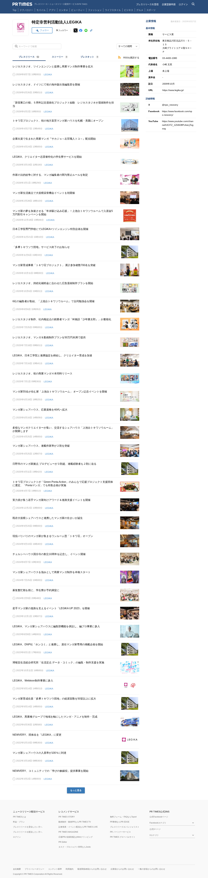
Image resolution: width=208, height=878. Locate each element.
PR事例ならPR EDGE (119, 822)
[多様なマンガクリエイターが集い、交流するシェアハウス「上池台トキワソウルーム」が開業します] (76, 432)
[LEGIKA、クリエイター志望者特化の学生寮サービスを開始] (76, 162)
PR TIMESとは (19, 817)
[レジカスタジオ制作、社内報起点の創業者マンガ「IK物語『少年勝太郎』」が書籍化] (76, 324)
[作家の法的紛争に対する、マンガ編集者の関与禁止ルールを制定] (76, 180)
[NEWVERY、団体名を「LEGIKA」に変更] (76, 739)
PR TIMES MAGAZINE (68, 832)
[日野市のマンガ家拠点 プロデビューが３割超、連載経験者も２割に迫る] (76, 469)
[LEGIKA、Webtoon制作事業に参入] (76, 685)
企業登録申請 (169, 4)
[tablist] (59, 57)
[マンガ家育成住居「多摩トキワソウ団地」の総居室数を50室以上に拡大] (76, 703)
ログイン (183, 4)
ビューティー (78, 10)
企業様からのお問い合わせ (122, 869)
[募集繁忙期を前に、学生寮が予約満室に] (76, 595)
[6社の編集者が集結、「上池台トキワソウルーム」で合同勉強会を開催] (76, 306)
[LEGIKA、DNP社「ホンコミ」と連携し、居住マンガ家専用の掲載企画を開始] (76, 649)
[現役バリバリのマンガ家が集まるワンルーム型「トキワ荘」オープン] (76, 541)
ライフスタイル (113, 10)
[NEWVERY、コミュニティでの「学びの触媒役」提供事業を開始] (76, 776)
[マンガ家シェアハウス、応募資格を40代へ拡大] (76, 414)
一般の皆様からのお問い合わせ (151, 869)
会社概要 (17, 869)
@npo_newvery (170, 104)
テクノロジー (26, 10)
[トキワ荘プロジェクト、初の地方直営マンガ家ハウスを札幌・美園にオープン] (76, 125)
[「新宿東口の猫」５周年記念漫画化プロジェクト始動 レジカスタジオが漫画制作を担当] (76, 107)
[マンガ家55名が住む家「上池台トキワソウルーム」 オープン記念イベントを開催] (76, 396)
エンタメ (63, 10)
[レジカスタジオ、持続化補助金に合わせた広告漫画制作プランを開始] (76, 288)
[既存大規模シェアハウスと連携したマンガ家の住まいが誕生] (76, 523)
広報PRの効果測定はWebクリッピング (75, 837)
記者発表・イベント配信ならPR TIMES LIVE (78, 827)
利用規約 (69, 869)
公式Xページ (155, 829)
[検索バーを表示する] (193, 4)
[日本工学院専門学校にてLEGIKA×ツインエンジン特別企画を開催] (76, 234)
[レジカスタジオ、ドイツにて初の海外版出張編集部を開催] (76, 89)
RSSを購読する (131, 57)
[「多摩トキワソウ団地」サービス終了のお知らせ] (76, 252)
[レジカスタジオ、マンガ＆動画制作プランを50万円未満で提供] (76, 342)
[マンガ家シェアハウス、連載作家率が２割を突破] (76, 451)
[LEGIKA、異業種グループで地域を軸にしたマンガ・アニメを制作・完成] (76, 721)
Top (14, 10)
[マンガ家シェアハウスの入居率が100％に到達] (76, 758)
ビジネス (128, 10)
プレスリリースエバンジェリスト (124, 827)
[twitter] (76, 30)
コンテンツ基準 (55, 869)
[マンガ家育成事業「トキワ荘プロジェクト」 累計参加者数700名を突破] (76, 270)
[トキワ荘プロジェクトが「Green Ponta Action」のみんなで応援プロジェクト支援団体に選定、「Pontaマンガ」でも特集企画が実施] (76, 487)
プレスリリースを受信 (147, 4)
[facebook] (81, 30)
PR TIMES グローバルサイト (122, 837)
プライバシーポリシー (34, 869)
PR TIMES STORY (66, 817)
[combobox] (128, 46)
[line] (86, 30)
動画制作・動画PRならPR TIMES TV (74, 822)
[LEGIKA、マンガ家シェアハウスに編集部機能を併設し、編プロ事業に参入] (76, 631)
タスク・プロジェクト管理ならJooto (74, 847)
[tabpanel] (76, 427)
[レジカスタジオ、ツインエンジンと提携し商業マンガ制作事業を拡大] (76, 71)
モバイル (41, 10)
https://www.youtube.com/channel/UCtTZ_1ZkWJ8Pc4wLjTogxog (177, 125)
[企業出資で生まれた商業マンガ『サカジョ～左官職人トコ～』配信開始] (76, 143)
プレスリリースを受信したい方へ (27, 827)
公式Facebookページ (159, 817)
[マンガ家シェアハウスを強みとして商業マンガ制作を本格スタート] (76, 577)
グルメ (139, 10)
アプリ (52, 10)
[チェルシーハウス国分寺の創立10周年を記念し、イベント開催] (76, 559)
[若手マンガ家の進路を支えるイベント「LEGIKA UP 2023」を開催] (76, 613)
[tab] (29, 57)
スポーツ (151, 10)
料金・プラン (19, 822)
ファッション (95, 10)
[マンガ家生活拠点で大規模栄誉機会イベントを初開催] (76, 198)
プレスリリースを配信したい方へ (27, 832)
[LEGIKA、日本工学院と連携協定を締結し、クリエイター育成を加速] (76, 360)
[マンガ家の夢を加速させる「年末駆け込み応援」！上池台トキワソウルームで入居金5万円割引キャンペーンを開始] (76, 216)
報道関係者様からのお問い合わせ (92, 869)
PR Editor (62, 842)
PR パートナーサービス (120, 832)
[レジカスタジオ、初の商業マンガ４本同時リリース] (76, 378)
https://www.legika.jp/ (173, 90)
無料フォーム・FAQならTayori (123, 817)
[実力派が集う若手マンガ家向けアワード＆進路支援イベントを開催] (76, 505)
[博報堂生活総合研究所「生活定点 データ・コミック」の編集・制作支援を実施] (76, 667)
